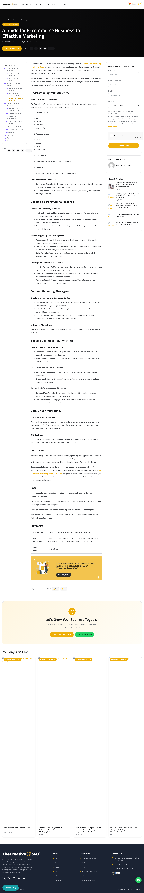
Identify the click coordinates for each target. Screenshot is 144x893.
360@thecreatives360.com (124, 868)
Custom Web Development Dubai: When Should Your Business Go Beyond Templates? (127, 185)
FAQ (56, 876)
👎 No (64, 589)
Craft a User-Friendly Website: (14, 89)
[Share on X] (36, 48)
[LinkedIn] (19, 878)
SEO (83, 867)
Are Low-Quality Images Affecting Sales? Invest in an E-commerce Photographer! (51, 830)
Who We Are (52, 4)
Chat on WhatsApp (85, 634)
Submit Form (124, 145)
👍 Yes (55, 589)
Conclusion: (9, 135)
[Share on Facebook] (31, 48)
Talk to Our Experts (12, 48)
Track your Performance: (15, 129)
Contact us (58, 880)
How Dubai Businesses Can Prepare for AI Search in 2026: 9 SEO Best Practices (126, 206)
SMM (84, 863)
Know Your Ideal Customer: (12, 74)
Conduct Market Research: (12, 79)
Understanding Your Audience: (12, 69)
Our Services (112, 101)
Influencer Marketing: (14, 113)
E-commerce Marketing (90, 871)
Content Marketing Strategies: (11, 104)
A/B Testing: (11, 132)
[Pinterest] (24, 878)
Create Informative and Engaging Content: (14, 109)
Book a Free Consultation (61, 634)
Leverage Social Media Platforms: (14, 99)
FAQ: (7, 138)
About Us (58, 858)
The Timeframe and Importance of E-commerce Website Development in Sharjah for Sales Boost (88, 830)
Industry (39, 4)
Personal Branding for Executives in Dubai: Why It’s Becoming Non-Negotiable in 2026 (127, 195)
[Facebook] (4, 878)
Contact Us (74, 4)
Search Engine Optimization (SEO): (13, 94)
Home (4, 20)
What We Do (26, 4)
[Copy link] (51, 48)
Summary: (8, 141)
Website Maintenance (89, 880)
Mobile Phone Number (115, 81)
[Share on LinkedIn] (40, 48)
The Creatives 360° (30, 42)
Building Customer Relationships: (11, 117)
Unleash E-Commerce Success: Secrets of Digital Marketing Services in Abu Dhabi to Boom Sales (124, 830)
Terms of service (18, 890)
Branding (85, 876)
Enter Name (112, 70)
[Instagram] (14, 878)
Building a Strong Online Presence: (13, 84)
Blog (64, 4)
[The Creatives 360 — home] (9, 4)
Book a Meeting (10, 888)
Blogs (56, 871)
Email (110, 91)
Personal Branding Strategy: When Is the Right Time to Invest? (127, 223)
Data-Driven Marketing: (13, 126)
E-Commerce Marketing (19, 20)
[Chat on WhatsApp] (138, 880)
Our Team (58, 863)
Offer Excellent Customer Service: (15, 122)
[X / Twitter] (9, 878)
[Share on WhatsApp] (45, 48)
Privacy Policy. (113, 126)
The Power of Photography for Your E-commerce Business (18, 829)
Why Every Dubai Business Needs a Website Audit (127, 215)
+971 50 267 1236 (121, 864)
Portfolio (57, 867)
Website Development (89, 858)
